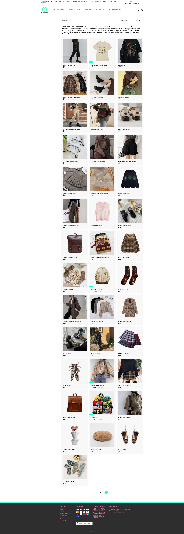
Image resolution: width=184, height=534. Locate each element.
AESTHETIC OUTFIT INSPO (115, 10)
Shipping (62, 517)
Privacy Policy (63, 511)
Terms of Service (64, 515)
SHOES (79, 10)
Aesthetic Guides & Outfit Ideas (66, 521)
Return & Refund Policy (65, 513)
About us (62, 519)
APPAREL (71, 10)
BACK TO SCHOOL (100, 10)
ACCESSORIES (88, 10)
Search (61, 509)
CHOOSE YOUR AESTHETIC (58, 10)
